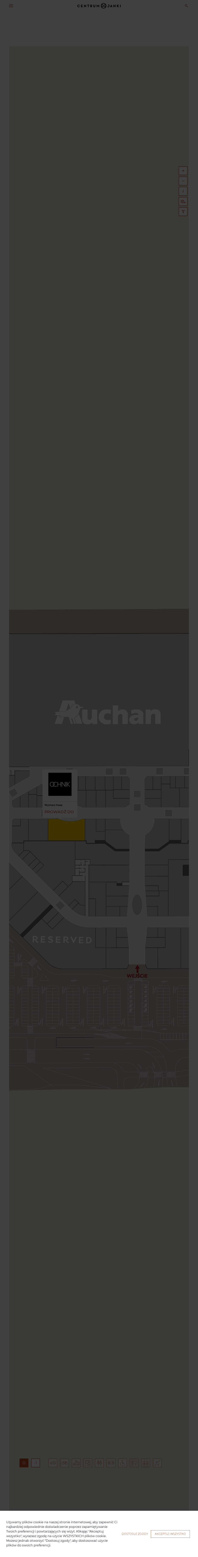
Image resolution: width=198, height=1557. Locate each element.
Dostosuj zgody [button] (135, 1534)
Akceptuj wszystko (170, 1534)
